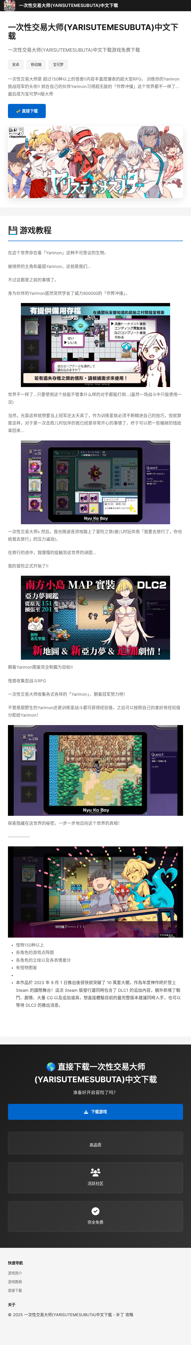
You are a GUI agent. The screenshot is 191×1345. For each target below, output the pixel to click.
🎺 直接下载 (27, 110)
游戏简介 (15, 1273)
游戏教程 (15, 1282)
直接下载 (15, 1290)
